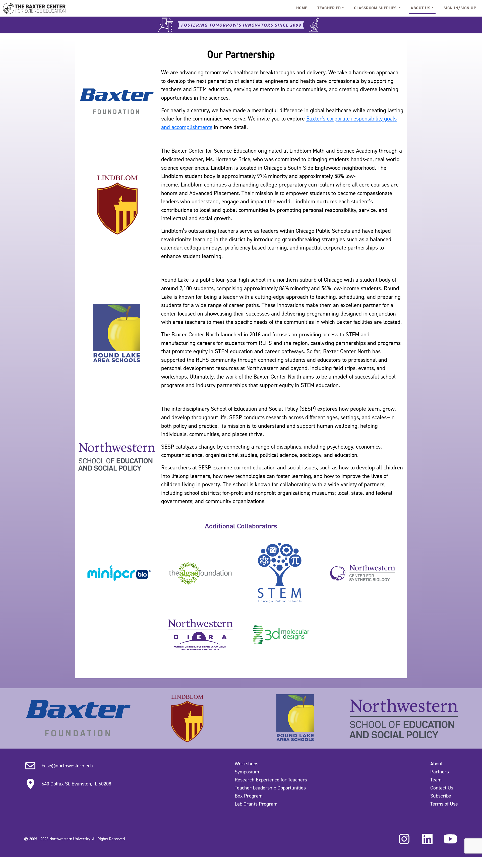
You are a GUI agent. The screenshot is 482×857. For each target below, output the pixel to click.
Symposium (247, 772)
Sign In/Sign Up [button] (460, 8)
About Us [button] (420, 8)
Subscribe (440, 796)
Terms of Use (444, 804)
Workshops (246, 764)
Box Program (249, 796)
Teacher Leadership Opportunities (270, 788)
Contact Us (441, 788)
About (436, 764)
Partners (439, 772)
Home (301, 8)
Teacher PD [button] (329, 8)
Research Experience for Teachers (271, 780)
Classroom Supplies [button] (376, 8)
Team (436, 780)
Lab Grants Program (256, 804)
